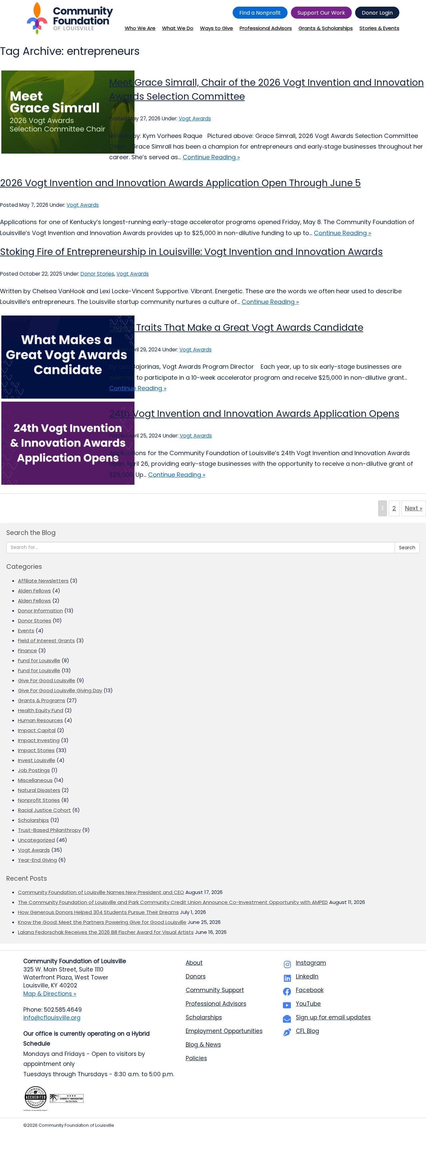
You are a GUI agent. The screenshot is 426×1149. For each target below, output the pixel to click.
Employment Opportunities (224, 1031)
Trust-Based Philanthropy (49, 830)
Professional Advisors (216, 1004)
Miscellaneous (35, 780)
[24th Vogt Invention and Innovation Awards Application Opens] (49, 443)
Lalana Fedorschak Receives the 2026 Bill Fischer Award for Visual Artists (106, 932)
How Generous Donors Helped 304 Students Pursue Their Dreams (98, 912)
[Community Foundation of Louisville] (70, 18)
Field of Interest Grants (46, 640)
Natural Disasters (39, 790)
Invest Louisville (36, 760)
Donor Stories (97, 273)
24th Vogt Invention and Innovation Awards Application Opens (254, 413)
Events (26, 630)
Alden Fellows (34, 590)
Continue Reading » (211, 157)
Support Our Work (321, 13)
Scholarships (33, 820)
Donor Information (40, 610)
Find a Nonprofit (260, 13)
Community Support (215, 990)
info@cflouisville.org (52, 1018)
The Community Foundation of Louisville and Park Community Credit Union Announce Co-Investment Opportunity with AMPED (173, 902)
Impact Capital (37, 730)
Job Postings (34, 770)
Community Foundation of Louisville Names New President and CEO (101, 892)
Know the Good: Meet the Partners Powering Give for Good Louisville (102, 922)
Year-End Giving (37, 859)
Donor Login (377, 13)
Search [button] (407, 547)
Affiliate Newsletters (43, 580)
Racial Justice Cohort (44, 810)
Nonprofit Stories (39, 800)
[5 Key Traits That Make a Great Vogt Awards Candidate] (49, 357)
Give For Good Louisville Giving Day (60, 690)
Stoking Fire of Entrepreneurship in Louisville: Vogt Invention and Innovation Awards (191, 251)
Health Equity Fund (40, 710)
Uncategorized (36, 839)
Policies (196, 1058)
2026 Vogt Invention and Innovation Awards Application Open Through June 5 (180, 183)
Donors (196, 976)
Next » (413, 508)
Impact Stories (36, 750)
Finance (27, 650)
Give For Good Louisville (46, 680)
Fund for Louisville (39, 660)
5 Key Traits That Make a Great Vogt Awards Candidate (236, 327)
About (194, 963)
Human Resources (40, 720)
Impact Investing (39, 740)
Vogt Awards (195, 118)
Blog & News (203, 1045)
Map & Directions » (49, 994)
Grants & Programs (41, 700)
